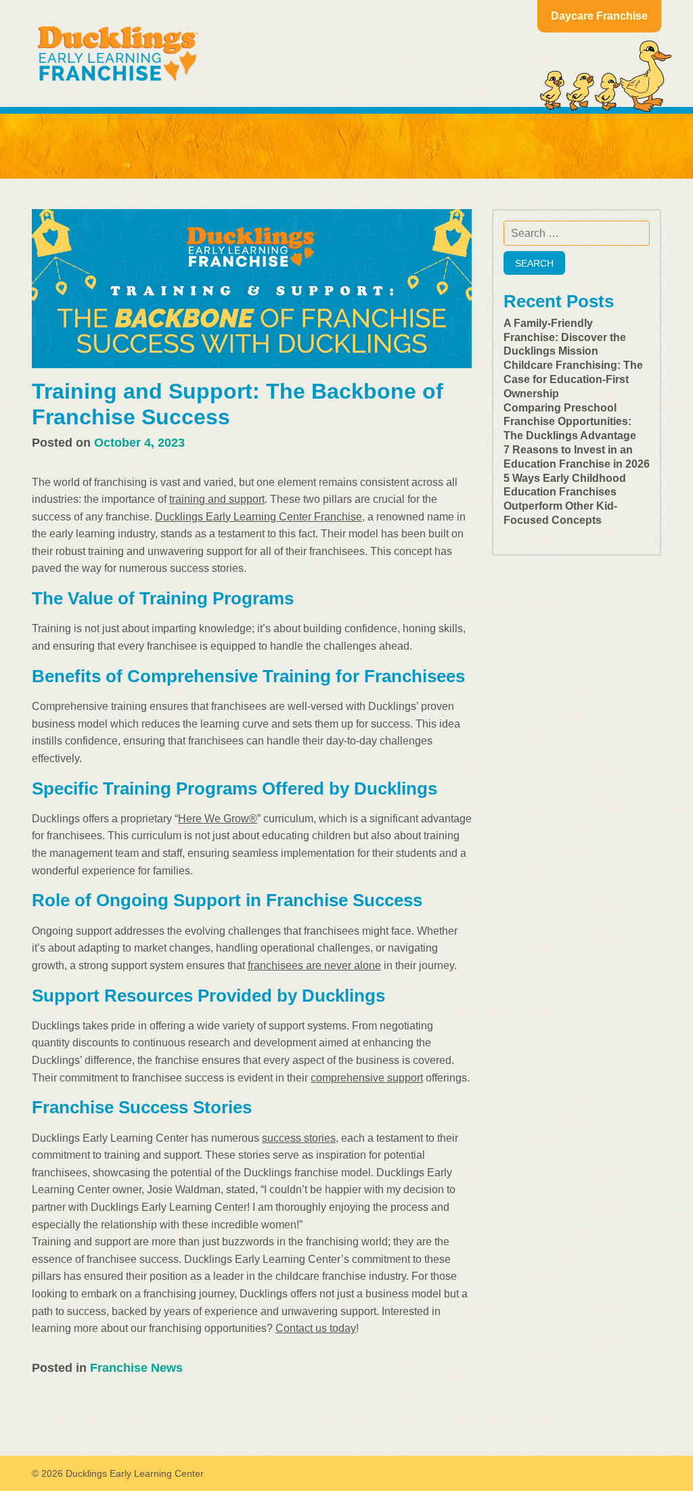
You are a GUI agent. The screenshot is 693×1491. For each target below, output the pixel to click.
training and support (217, 499)
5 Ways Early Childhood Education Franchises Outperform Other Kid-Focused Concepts (565, 499)
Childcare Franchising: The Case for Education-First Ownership (573, 379)
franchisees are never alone (314, 965)
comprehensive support (367, 1078)
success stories (299, 1138)
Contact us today (315, 1328)
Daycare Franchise (599, 16)
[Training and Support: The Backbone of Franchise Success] (252, 288)
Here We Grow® (217, 818)
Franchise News (136, 1368)
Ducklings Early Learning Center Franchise (258, 516)
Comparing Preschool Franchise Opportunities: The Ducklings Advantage (570, 422)
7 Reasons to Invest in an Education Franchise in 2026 (577, 457)
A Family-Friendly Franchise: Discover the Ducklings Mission (565, 337)
